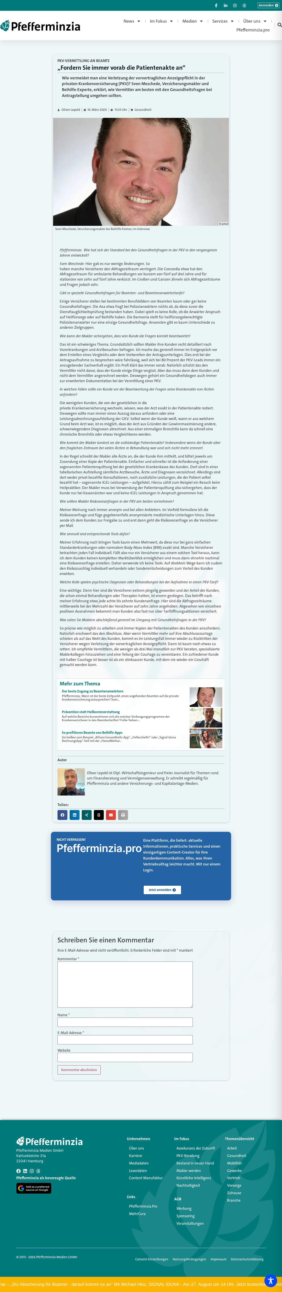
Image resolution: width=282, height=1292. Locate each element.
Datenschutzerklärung (247, 1259)
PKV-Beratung (187, 1155)
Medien (189, 21)
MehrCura (137, 1213)
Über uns (252, 21)
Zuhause (234, 1192)
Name (64, 1015)
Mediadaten (139, 1163)
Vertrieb (233, 1177)
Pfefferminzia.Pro (143, 1206)
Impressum (218, 1259)
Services (220, 21)
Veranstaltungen (190, 1223)
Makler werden (188, 1170)
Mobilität (234, 1163)
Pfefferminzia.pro (253, 30)
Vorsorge (234, 1185)
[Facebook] (18, 1171)
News (129, 21)
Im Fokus (158, 21)
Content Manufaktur (146, 1177)
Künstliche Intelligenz (193, 1177)
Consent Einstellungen (151, 1259)
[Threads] (38, 1171)
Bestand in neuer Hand (195, 1163)
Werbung (183, 1208)
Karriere (135, 1155)
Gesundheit (143, 110)
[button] (62, 815)
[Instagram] (32, 1171)
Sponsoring (185, 1216)
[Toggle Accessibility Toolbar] (271, 1281)
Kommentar (68, 959)
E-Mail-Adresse (71, 1033)
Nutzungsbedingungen (189, 1259)
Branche (234, 1200)
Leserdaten (138, 1170)
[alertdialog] (141, 1284)
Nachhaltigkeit (188, 1185)
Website (64, 1050)
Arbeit (232, 1148)
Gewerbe (234, 1170)
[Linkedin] (25, 1171)
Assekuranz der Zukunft (195, 1148)
